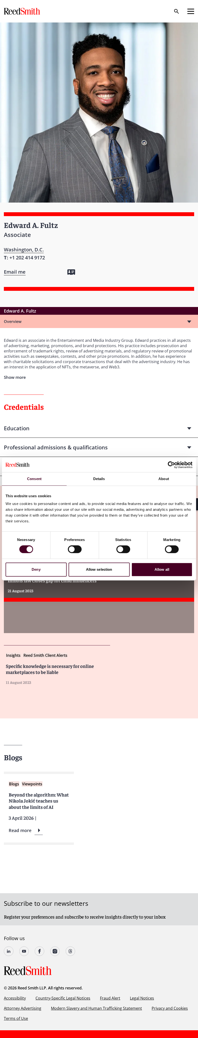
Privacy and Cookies (170, 1008)
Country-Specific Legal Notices (62, 998)
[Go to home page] (22, 11)
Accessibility (15, 998)
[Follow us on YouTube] (24, 951)
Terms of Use (16, 1018)
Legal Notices (142, 998)
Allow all (162, 569)
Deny (36, 569)
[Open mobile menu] (190, 11)
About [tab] (163, 479)
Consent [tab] (34, 479)
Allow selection (99, 569)
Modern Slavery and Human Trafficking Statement (96, 1008)
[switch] (75, 549)
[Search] (176, 11)
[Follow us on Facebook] (39, 951)
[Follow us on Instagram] (55, 951)
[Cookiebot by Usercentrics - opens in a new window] (171, 464)
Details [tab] (99, 479)
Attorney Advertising (22, 1008)
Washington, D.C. (24, 249)
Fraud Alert (110, 998)
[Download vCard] (71, 272)
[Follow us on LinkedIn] (9, 951)
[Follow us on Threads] (70, 951)
